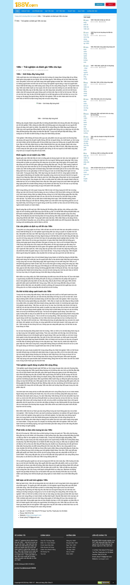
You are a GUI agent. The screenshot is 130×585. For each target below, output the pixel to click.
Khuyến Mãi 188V (37, 11)
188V (17, 11)
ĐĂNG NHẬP (99, 4)
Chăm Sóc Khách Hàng (48, 549)
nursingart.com (103, 559)
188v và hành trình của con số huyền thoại (102, 167)
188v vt (20, 70)
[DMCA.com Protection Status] (104, 582)
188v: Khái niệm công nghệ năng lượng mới (103, 47)
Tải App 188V (71, 11)
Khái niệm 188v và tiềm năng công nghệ (102, 82)
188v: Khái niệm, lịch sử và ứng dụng (101, 99)
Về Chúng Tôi (45, 552)
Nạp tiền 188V (49, 11)
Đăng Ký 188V (25, 11)
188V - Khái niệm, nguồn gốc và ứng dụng (102, 65)
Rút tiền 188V (60, 11)
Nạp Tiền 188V (71, 545)
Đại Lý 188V (81, 11)
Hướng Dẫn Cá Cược (29, 16)
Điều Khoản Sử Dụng (47, 547)
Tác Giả (43, 554)
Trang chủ (18, 16)
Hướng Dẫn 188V (92, 11)
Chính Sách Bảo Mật (47, 545)
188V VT (32, 582)
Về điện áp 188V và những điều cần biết (102, 153)
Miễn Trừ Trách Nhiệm (48, 543)
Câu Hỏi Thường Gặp (47, 541)
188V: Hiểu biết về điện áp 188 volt (100, 20)
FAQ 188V (69, 554)
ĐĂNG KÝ (110, 4)
